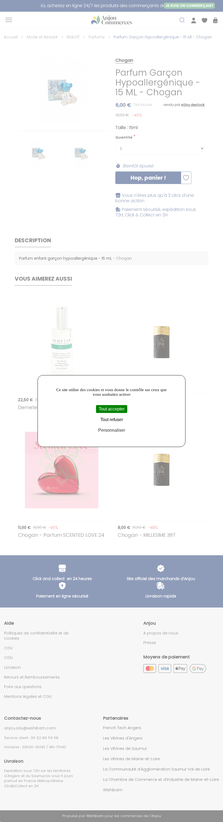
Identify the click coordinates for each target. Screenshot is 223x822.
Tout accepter (112, 409)
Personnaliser (111, 430)
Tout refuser (111, 419)
